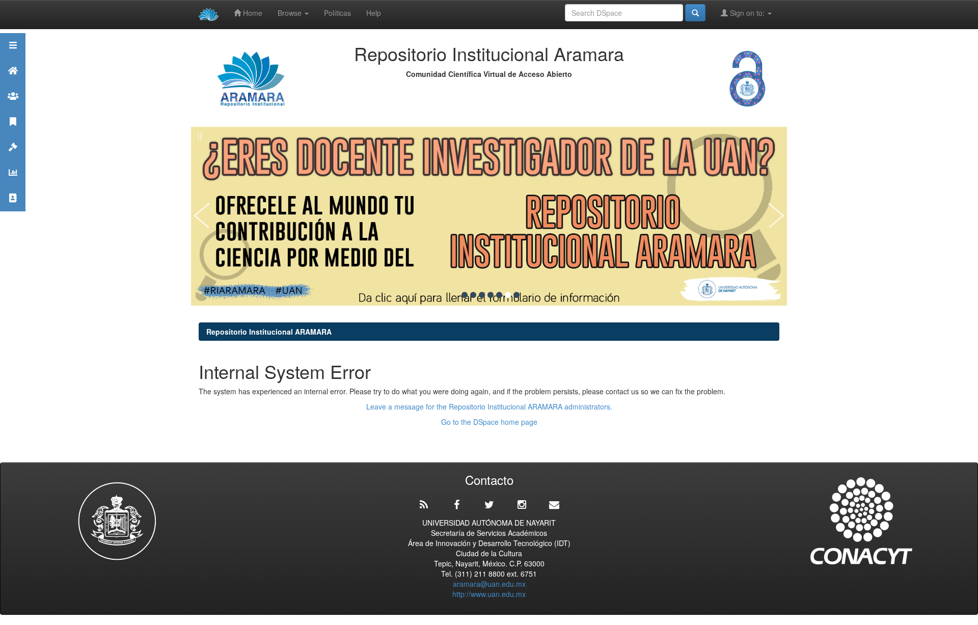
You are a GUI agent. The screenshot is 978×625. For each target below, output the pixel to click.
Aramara (12, 83)
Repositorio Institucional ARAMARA (269, 332)
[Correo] (554, 505)
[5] (499, 295)
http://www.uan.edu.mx (489, 594)
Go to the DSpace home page (489, 422)
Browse (291, 13)
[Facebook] (456, 505)
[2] (473, 295)
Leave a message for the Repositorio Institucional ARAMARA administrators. (489, 406)
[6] (508, 295)
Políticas (337, 13)
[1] (464, 295)
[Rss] (424, 505)
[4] (490, 295)
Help (373, 13)
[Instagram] (521, 505)
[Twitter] (489, 505)
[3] (482, 295)
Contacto (12, 210)
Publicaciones (12, 134)
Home (251, 13)
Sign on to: (747, 13)
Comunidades (12, 109)
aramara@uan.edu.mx (489, 584)
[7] (516, 295)
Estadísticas (12, 185)
